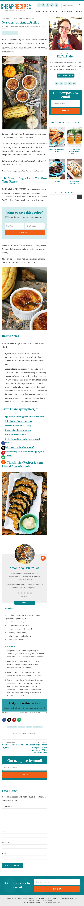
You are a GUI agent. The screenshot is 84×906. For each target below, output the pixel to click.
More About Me (65, 75)
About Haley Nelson (36, 898)
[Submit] (80, 5)
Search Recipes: (65, 193)
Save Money (68, 11)
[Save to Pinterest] (14, 720)
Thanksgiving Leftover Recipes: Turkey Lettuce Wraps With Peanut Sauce (36, 748)
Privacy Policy (35, 900)
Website (5, 853)
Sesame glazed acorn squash (18, 430)
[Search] (79, 196)
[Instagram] (48, 5)
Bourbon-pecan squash (15, 434)
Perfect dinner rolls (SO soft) (18, 425)
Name (5, 831)
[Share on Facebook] (4, 720)
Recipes (47, 11)
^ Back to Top (11, 898)
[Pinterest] (43, 5)
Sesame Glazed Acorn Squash (12, 745)
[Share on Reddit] (3, 462)
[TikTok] (52, 5)
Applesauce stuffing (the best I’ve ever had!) (25, 416)
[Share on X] (9, 720)
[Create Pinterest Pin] (43, 558)
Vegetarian (37, 726)
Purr (59, 902)
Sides (29, 726)
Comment (7, 806)
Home (38, 11)
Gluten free (11, 18)
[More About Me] (65, 33)
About (79, 11)
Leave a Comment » (29, 733)
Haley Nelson (9, 26)
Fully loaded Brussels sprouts (18, 421)
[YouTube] (56, 5)
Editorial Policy (48, 900)
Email (5, 842)
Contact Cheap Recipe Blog (63, 898)
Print (24, 602)
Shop (79, 17)
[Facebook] (39, 5)
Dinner (56, 11)
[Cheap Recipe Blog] (16, 7)
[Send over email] (19, 720)
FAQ (76, 898)
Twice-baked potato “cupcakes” (19, 447)
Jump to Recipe (10, 33)
